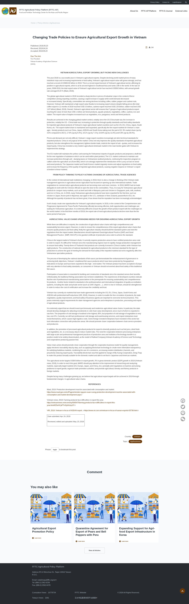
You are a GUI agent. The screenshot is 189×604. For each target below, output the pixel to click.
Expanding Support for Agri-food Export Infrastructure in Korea (137, 531)
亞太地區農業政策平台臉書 (86, 598)
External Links (181, 11)
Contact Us (165, 2)
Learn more (38, 538)
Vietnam (137, 436)
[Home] (9, 11)
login (55, 449)
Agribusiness (135, 441)
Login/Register (177, 2)
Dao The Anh (36, 56)
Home (33, 23)
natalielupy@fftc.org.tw (47, 580)
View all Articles (94, 550)
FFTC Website (80, 593)
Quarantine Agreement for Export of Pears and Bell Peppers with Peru (92, 531)
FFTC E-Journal (165, 11)
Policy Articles (43, 23)
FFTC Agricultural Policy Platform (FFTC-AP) (38, 10)
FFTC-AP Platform (148, 11)
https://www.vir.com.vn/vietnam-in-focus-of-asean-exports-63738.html (111, 410)
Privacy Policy (154, 2)
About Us (134, 11)
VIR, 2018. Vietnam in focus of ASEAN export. (65, 410)
